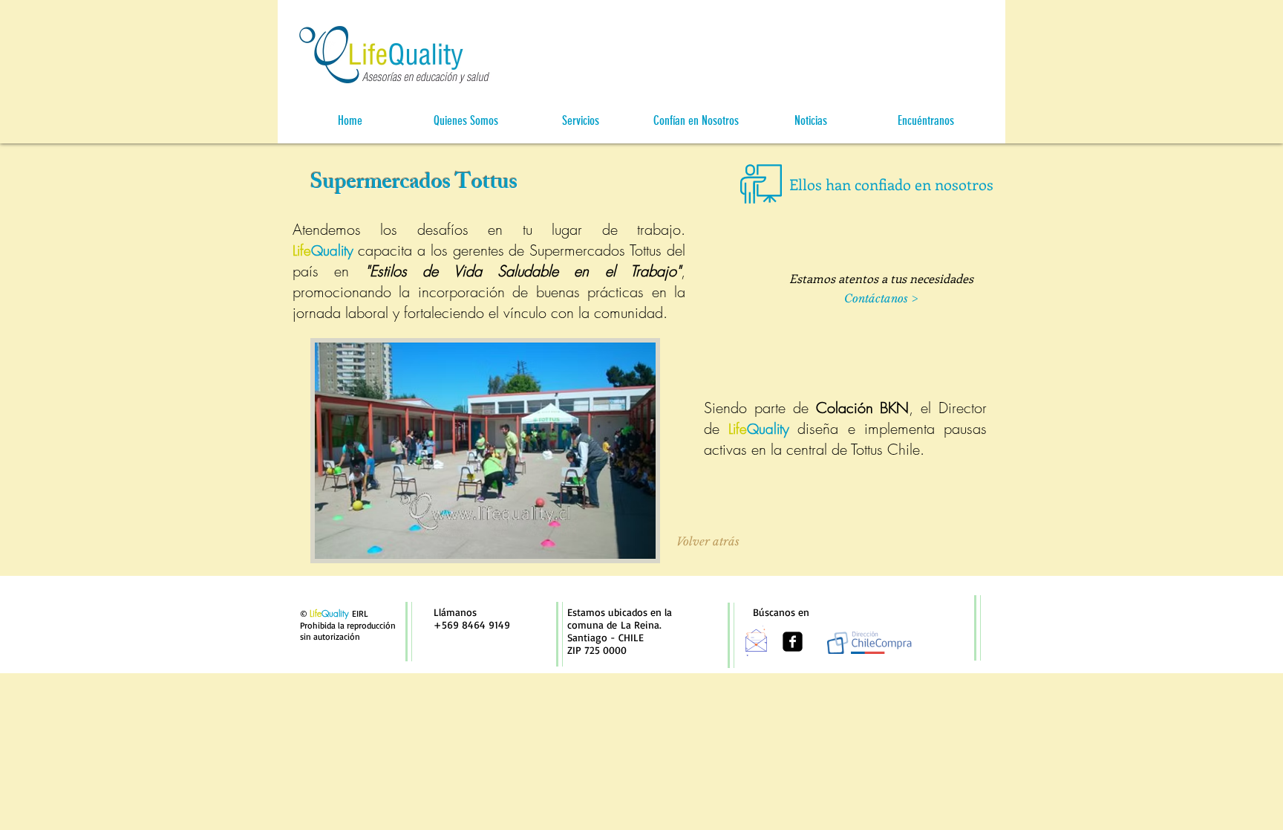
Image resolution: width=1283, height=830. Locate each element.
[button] (465, 120)
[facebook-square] (793, 642)
